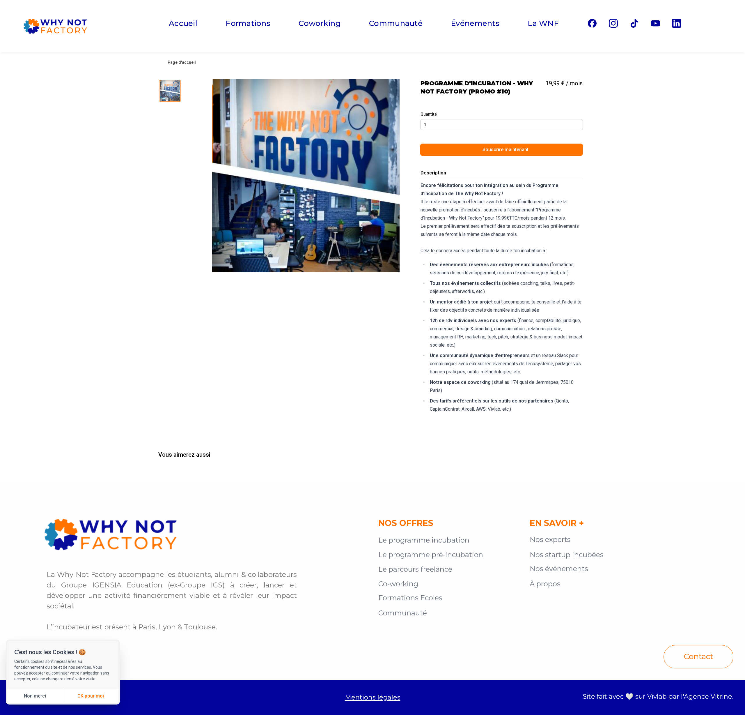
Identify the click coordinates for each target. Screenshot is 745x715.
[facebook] (592, 23)
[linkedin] (676, 23)
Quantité (429, 114)
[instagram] (613, 23)
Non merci (35, 696)
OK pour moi (90, 696)
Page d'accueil (182, 62)
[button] (306, 175)
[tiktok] (634, 23)
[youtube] (655, 23)
